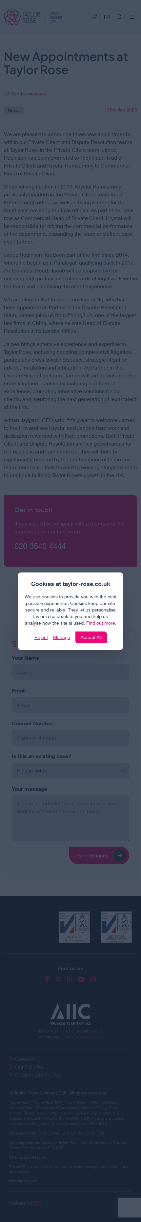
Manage (61, 637)
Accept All (91, 637)
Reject (41, 637)
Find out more (100, 623)
